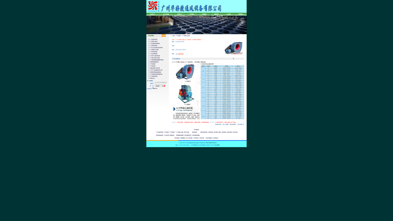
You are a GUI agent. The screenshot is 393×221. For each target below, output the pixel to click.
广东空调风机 (153, 53)
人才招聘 (228, 14)
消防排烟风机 (204, 132)
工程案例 (204, 14)
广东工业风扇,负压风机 (156, 47)
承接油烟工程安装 (155, 68)
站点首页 (152, 14)
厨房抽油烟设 (159, 135)
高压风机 (229, 132)
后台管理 (217, 145)
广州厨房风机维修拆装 (156, 74)
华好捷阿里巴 (188, 135)
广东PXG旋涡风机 (155, 55)
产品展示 (192, 14)
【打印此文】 (233, 124)
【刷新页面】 (218, 124)
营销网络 (182, 138)
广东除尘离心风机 (155, 58)
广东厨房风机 (153, 76)
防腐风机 (171, 135)
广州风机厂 (153, 66)
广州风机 (166, 132)
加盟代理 (216, 14)
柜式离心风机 (217, 132)
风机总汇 (152, 78)
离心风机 (186, 132)
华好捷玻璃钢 (196, 135)
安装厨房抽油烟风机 (155, 72)
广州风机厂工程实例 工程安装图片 (203, 138)
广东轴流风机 (153, 39)
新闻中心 (179, 14)
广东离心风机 (153, 41)
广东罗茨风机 (153, 51)
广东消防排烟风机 (155, 43)
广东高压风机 (153, 45)
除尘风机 (235, 132)
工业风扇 (166, 135)
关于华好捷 (166, 14)
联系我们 (240, 14)
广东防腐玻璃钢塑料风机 (157, 60)
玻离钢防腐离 (180, 135)
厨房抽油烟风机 (154, 62)
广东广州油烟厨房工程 (156, 70)
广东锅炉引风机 (154, 49)
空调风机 (210, 132)
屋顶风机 (224, 132)
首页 (173, 35)
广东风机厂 (153, 64)
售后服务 (177, 138)
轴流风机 (194, 132)
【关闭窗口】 (240, 124)
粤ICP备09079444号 (211, 143)
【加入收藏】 (225, 124)
